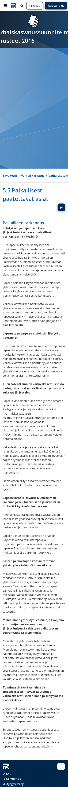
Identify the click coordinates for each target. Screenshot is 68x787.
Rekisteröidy (56, 6)
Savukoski (10, 176)
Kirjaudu (34, 6)
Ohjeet (7, 773)
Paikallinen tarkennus (23, 222)
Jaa (61, 207)
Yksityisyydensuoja (13, 784)
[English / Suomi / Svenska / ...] (22, 5)
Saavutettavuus (12, 779)
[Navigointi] (6, 6)
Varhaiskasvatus (32, 176)
